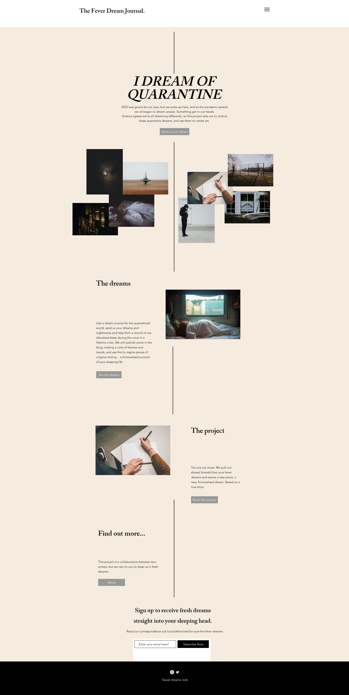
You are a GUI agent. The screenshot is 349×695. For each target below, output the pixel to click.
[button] (267, 9)
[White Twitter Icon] (178, 672)
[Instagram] (172, 672)
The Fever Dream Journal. (112, 11)
